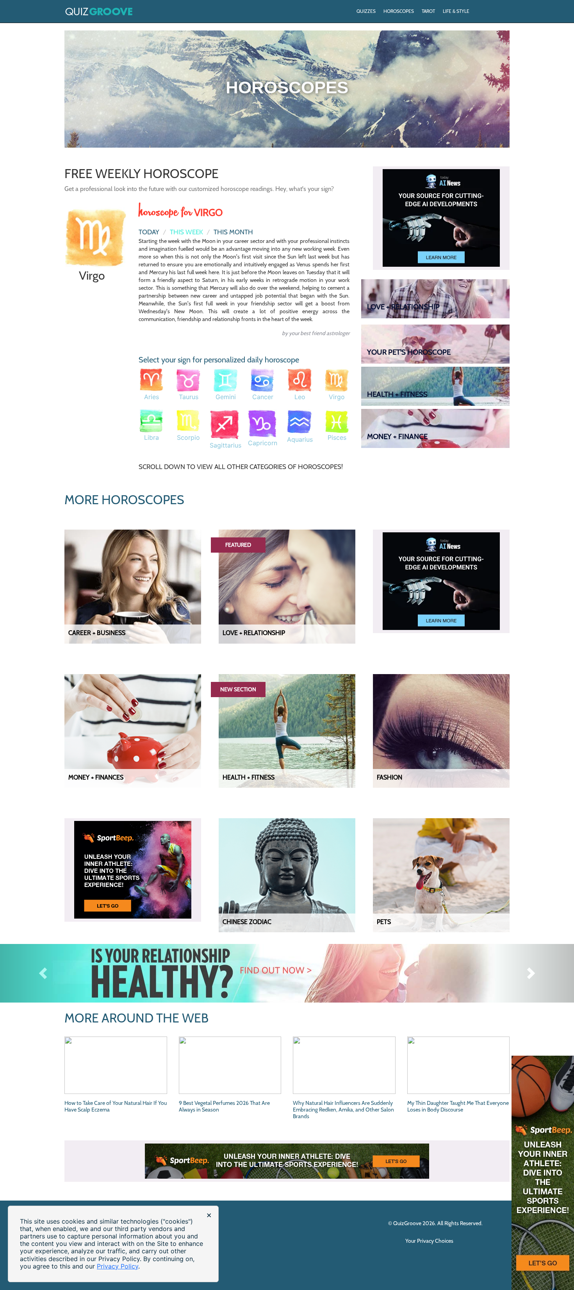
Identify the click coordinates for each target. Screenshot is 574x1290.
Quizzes (366, 11)
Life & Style (456, 11)
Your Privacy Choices (430, 1240)
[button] (43, 973)
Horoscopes (398, 11)
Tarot (428, 11)
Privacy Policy (117, 1266)
